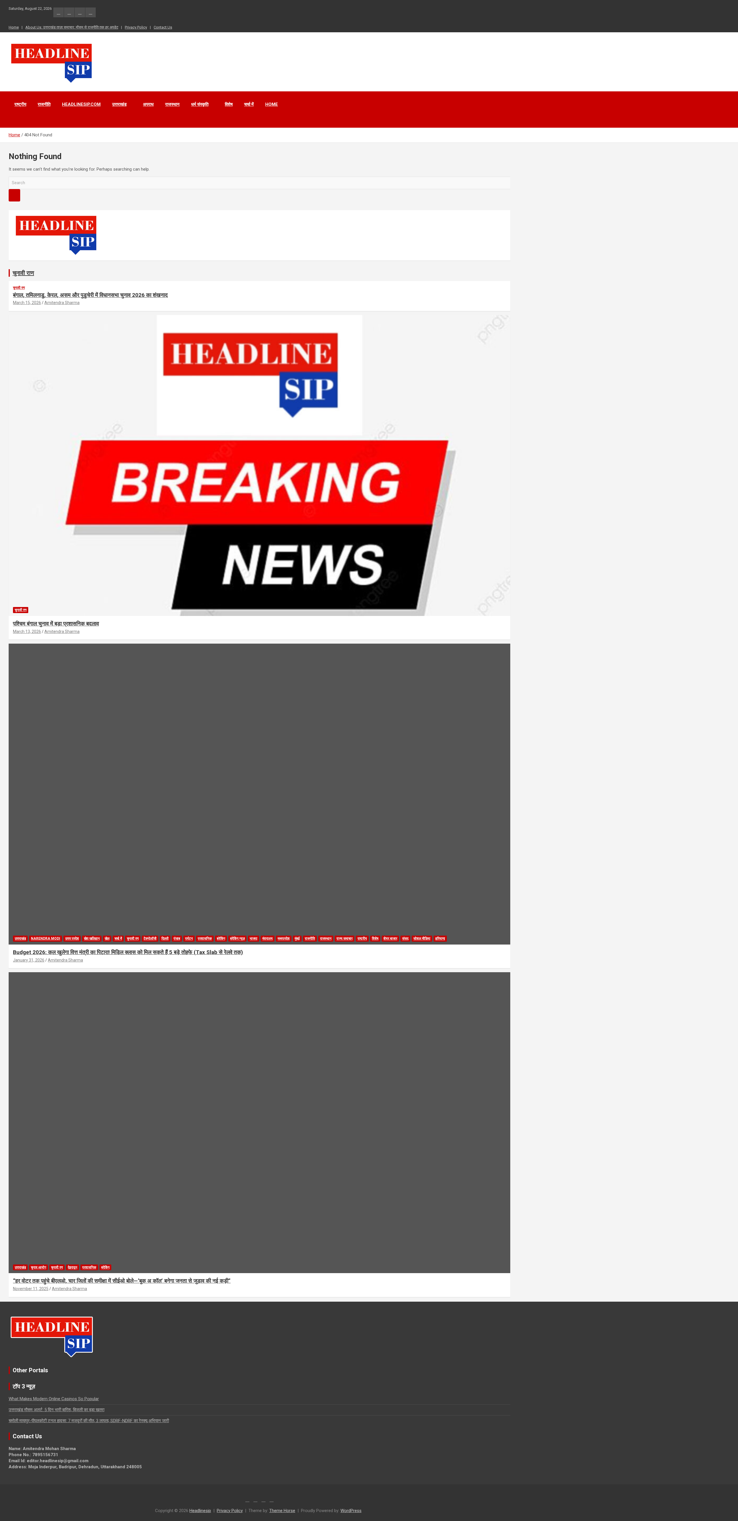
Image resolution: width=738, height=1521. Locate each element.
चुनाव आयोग (38, 1267)
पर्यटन (189, 938)
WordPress (351, 1510)
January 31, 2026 (28, 960)
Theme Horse (282, 1510)
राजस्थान (172, 104)
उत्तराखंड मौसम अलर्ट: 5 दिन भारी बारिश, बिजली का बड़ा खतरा (56, 1409)
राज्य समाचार (344, 938)
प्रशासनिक (205, 938)
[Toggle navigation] (16, 120)
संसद (405, 938)
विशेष (229, 104)
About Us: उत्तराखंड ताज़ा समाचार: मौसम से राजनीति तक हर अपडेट (71, 27)
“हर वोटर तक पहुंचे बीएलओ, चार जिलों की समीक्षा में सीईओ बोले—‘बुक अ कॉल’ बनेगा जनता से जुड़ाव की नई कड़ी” (122, 1280)
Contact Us (163, 27)
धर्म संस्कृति (199, 104)
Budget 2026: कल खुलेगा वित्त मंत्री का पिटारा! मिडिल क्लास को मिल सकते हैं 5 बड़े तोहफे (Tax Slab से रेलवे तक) (128, 952)
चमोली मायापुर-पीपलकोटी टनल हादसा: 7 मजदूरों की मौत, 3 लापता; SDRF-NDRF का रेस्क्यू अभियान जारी (89, 1420)
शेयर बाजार (390, 938)
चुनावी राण (23, 272)
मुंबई (297, 938)
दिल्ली (165, 938)
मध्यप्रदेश (284, 938)
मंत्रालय (267, 938)
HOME (271, 104)
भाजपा (253, 938)
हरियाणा (440, 938)
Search (14, 195)
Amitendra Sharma (62, 302)
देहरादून (72, 1267)
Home (14, 27)
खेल (107, 938)
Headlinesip (200, 1510)
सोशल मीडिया (421, 938)
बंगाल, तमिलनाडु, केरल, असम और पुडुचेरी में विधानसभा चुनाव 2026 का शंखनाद (90, 295)
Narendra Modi (45, 938)
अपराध (148, 104)
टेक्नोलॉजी (150, 938)
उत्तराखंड (119, 104)
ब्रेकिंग (221, 938)
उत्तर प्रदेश (72, 938)
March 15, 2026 (27, 302)
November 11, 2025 (30, 1288)
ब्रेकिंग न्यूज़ (237, 938)
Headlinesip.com (81, 104)
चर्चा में (249, 104)
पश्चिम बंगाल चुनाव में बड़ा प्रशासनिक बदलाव (56, 623)
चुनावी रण (19, 288)
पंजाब (177, 938)
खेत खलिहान (92, 938)
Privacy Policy (136, 27)
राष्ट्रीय (20, 104)
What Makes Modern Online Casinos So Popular (54, 1398)
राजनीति (44, 104)
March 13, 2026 (27, 631)
